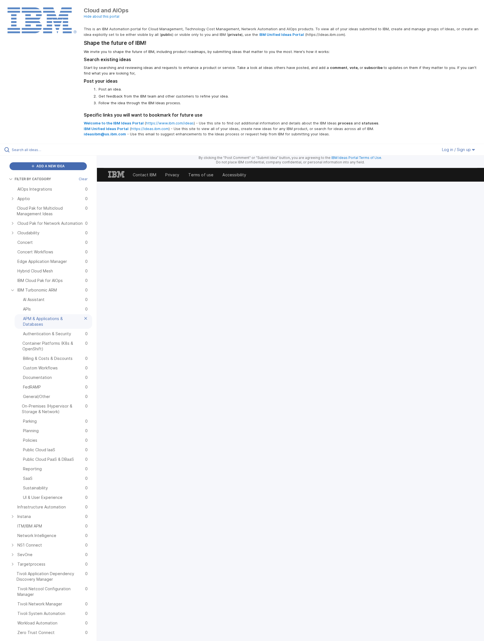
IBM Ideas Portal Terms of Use (356, 158)
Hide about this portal (101, 16)
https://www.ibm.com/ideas (170, 123)
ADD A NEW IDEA (50, 166)
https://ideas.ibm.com (150, 128)
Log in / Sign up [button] (457, 149)
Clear (83, 179)
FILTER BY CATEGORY (33, 179)
